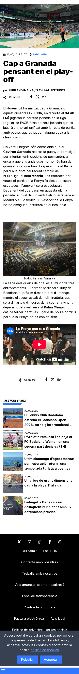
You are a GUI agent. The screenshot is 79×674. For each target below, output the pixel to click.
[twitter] (38, 97)
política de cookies (44, 650)
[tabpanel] (39, 461)
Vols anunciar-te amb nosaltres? (39, 585)
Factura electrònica (29, 618)
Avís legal (57, 618)
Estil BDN (50, 551)
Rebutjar (27, 660)
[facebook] (31, 96)
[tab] (14, 400)
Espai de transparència (39, 596)
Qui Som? (29, 551)
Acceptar (51, 660)
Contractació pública (40, 607)
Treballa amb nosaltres (39, 573)
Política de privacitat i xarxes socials (39, 630)
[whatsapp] (44, 96)
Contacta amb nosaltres (39, 562)
